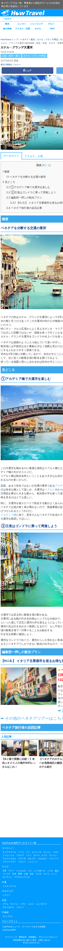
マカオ (38, 874)
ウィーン (53, 855)
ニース (21, 852)
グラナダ (22, 858)
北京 (32, 874)
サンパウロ (7, 916)
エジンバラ (36, 852)
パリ (28, 852)
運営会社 (23, 937)
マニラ (46, 874)
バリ (30, 870)
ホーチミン (7, 877)
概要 (6, 171)
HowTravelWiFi (9, 930)
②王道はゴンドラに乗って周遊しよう (31, 192)
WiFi (52, 28)
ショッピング (36, 23)
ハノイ (54, 874)
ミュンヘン (32, 861)
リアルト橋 (51, 468)
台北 (14, 874)
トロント (20, 907)
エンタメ (22, 23)
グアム (5, 904)
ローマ (36, 855)
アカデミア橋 (8, 514)
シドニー (6, 895)
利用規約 (32, 937)
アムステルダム (9, 858)
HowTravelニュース (11, 926)
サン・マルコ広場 (16, 328)
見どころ (8, 182)
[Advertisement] (31, 802)
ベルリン (22, 861)
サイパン (14, 904)
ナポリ (56, 852)
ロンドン (47, 852)
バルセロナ (42, 858)
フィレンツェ (8, 855)
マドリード (54, 858)
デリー (11, 870)
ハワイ (23, 904)
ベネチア (7, 19)
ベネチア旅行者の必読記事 (24, 207)
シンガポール (39, 870)
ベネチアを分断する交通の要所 (26, 176)
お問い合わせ (44, 940)
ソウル (50, 870)
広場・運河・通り (11, 55)
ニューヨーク (41, 904)
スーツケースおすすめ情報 (33, 926)
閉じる (46, 165)
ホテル (38, 28)
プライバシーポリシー (48, 937)
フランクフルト (9, 861)
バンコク (6, 874)
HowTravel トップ (9, 39)
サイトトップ (11, 937)
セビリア (32, 858)
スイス (44, 855)
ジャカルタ (21, 870)
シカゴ (31, 904)
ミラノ (29, 855)
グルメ (51, 23)
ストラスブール (9, 852)
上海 (26, 874)
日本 (4, 870)
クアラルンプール (22, 877)
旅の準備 (7, 28)
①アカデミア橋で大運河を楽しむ (28, 187)
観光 (7, 23)
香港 (20, 874)
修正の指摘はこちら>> (11, 64)
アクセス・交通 (22, 28)
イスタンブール (9, 886)
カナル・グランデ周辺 (47, 39)
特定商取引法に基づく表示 (24, 940)
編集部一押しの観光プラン (24, 197)
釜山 (57, 870)
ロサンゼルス (8, 907)
